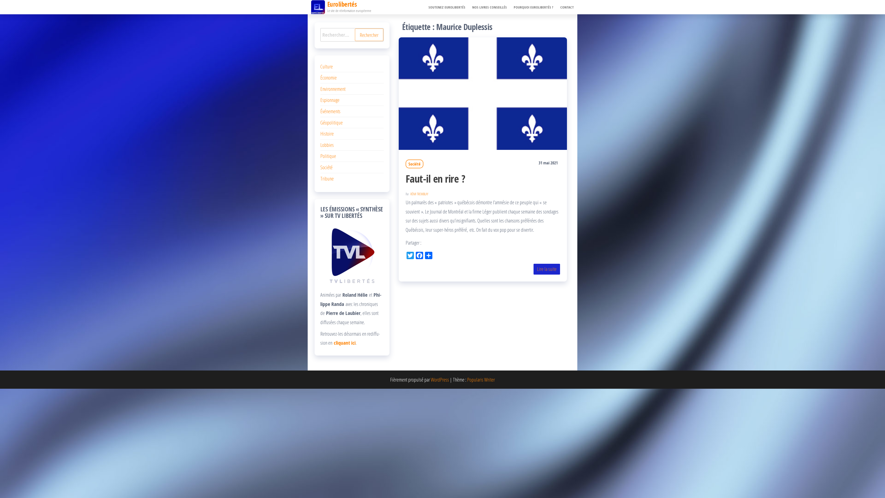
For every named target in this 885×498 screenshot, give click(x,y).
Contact (567, 7)
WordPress (440, 379)
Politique (328, 155)
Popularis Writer (481, 379)
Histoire (327, 133)
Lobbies (327, 144)
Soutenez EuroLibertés (446, 7)
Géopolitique (331, 122)
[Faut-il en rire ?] (483, 92)
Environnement (332, 88)
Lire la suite (547, 268)
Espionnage (329, 99)
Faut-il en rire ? (435, 179)
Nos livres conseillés (489, 7)
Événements (330, 111)
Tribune (327, 178)
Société (414, 164)
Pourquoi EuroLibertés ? (533, 7)
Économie (328, 77)
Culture (326, 66)
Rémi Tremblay (419, 194)
